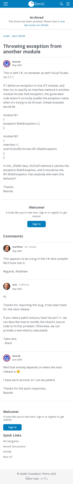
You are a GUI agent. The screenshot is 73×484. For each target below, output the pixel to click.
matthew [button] (17, 246)
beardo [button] (16, 61)
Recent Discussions (14, 446)
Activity (7, 451)
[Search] (61, 4)
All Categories (11, 441)
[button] (6, 63)
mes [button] (14, 284)
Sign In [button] (36, 224)
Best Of (7, 456)
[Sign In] (68, 4)
